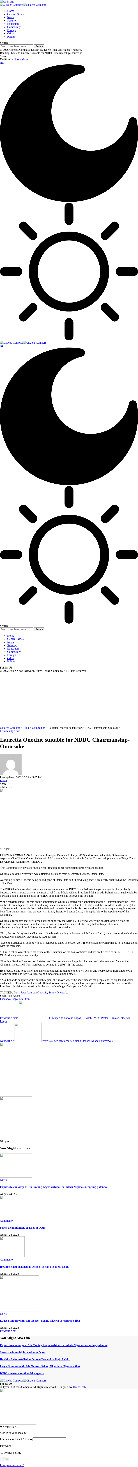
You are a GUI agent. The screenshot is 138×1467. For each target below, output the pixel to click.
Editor (3, 780)
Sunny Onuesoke (58, 992)
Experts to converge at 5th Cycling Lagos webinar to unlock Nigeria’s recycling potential (53, 1186)
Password (5, 1445)
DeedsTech (79, 1386)
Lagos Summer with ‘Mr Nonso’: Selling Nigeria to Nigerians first (40, 1320)
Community (6, 731)
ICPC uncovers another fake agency (22, 1373)
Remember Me (12, 1452)
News (16, 731)
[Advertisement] (69, 699)
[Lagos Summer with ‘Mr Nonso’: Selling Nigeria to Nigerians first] (19, 1310)
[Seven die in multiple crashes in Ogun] (10, 1217)
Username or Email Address (16, 1439)
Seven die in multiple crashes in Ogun (22, 1227)
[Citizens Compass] (23, 4)
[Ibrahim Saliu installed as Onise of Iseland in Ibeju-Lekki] (12, 1256)
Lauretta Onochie (37, 992)
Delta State (19, 992)
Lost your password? (12, 1465)
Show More (21, 59)
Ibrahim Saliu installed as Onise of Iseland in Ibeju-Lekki (35, 1266)
